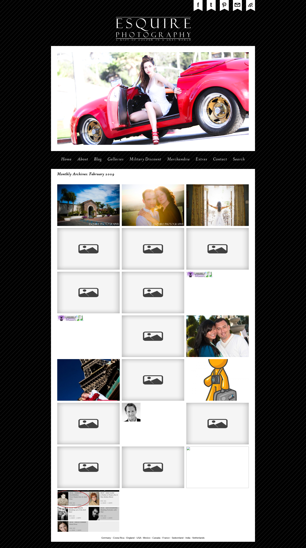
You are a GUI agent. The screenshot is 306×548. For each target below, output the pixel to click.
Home (66, 159)
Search (239, 159)
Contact (220, 159)
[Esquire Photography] (153, 45)
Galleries (116, 159)
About (82, 159)
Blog (98, 159)
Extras (201, 159)
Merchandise (178, 159)
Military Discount (145, 159)
